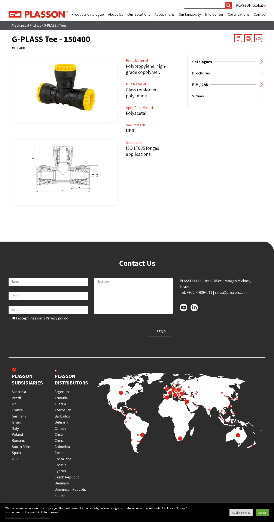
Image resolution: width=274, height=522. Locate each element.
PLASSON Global (249, 5)
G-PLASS (50, 25)
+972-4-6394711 (199, 292)
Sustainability (190, 14)
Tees (62, 25)
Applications (164, 14)
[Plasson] (38, 14)
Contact (260, 14)
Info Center (214, 14)
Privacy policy (57, 318)
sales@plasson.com (231, 292)
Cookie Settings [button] (241, 512)
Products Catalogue (87, 14)
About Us (115, 14)
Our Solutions (138, 14)
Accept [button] (262, 512)
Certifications (238, 14)
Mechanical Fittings (26, 25)
